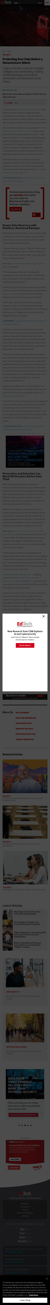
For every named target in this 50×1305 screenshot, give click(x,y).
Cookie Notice (33, 1295)
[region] (25, 1290)
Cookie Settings (25, 1300)
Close (44, 616)
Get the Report (25, 645)
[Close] (47, 1279)
